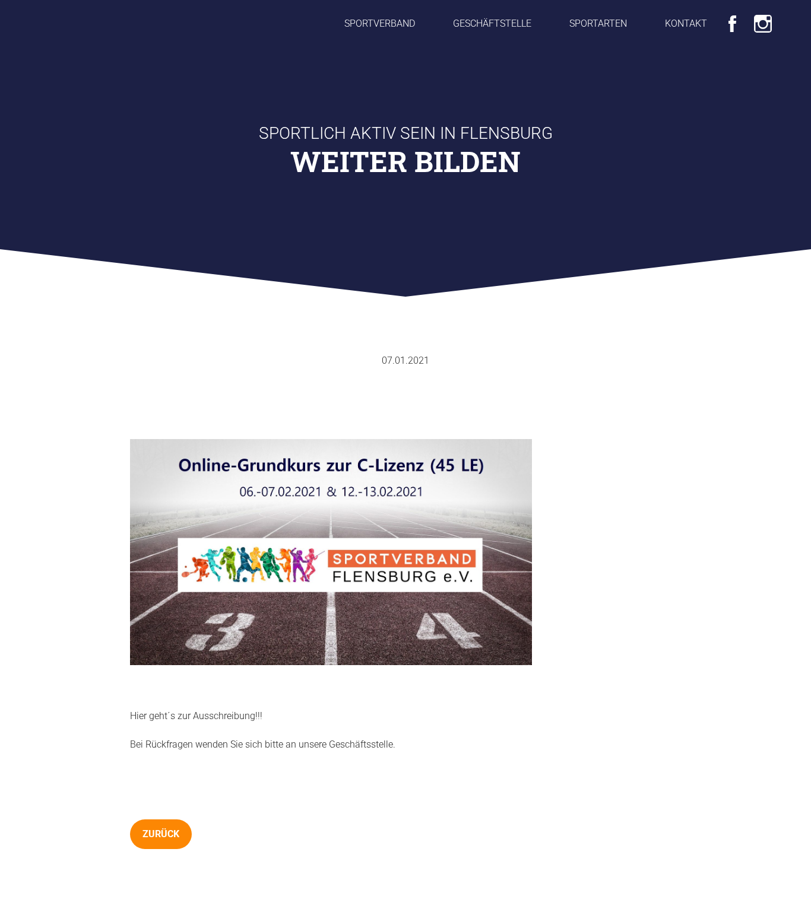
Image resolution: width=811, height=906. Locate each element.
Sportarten (598, 23)
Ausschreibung (224, 715)
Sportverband (379, 23)
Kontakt (686, 23)
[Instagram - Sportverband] (763, 21)
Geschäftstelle (492, 23)
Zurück (160, 834)
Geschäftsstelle (361, 744)
